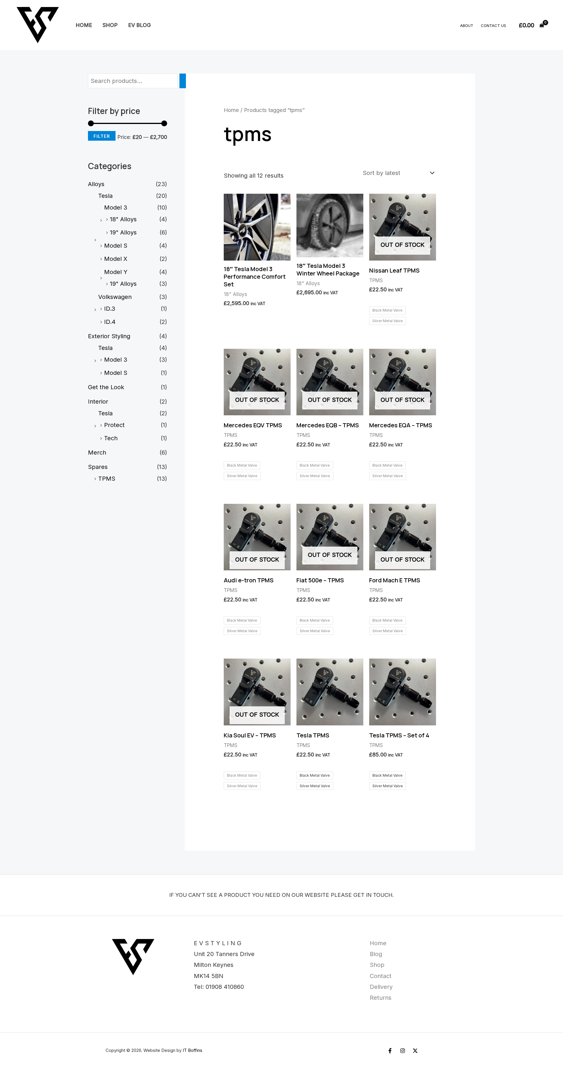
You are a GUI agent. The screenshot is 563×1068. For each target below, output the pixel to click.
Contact (380, 975)
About (466, 25)
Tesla (105, 195)
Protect (114, 424)
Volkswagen (115, 296)
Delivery (381, 986)
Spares (98, 466)
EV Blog (139, 25)
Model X (115, 258)
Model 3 (115, 207)
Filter (102, 136)
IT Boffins (192, 1050)
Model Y (116, 271)
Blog (376, 954)
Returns (380, 997)
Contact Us (493, 25)
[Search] (182, 81)
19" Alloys (123, 232)
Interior (98, 401)
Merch (97, 452)
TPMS (106, 478)
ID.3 (109, 308)
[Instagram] (402, 1050)
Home (84, 25)
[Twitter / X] (415, 1050)
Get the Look (106, 387)
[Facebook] (390, 1050)
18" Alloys (123, 219)
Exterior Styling (109, 336)
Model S (115, 245)
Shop (110, 25)
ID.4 (110, 321)
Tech (111, 438)
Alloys (96, 184)
